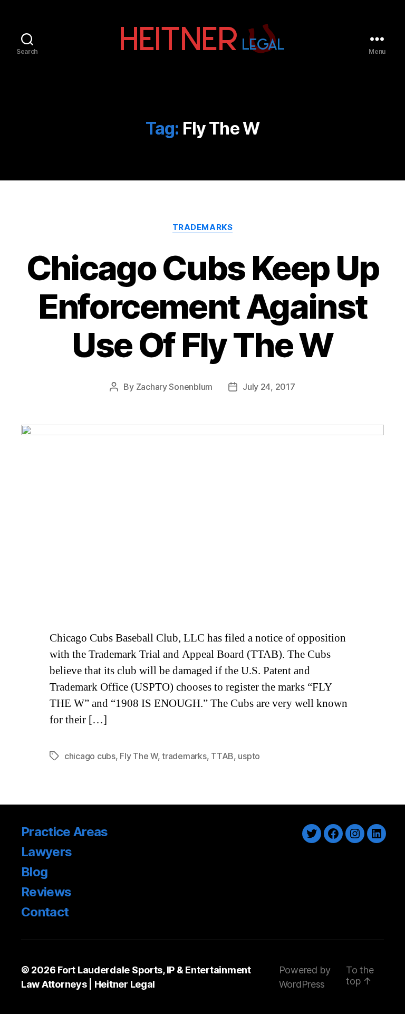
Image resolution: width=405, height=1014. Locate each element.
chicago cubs (89, 756)
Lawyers (46, 851)
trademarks (184, 756)
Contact (45, 912)
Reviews (46, 892)
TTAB (222, 756)
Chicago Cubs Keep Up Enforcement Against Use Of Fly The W (202, 306)
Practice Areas (64, 831)
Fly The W (139, 756)
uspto (249, 756)
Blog (34, 871)
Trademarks (202, 227)
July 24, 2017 (269, 386)
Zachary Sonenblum (174, 386)
